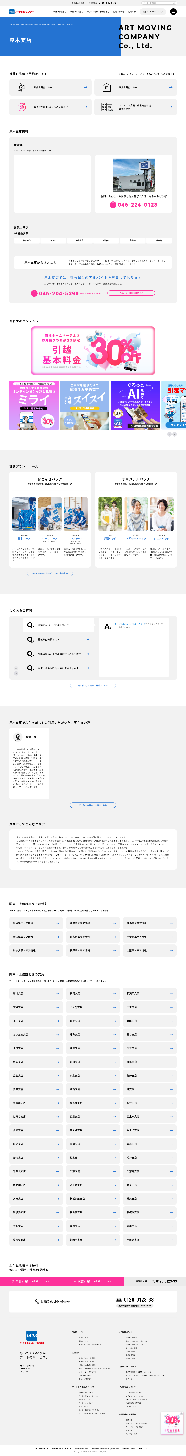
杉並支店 (132, 1103)
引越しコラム (130, 1359)
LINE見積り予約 (84, 1375)
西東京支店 (133, 1116)
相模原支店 (133, 1212)
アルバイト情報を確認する (131, 293)
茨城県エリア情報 (80, 923)
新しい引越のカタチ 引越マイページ (130, 624)
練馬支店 (75, 1048)
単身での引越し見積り (87, 1361)
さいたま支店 (20, 1034)
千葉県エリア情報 (137, 936)
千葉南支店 (133, 1171)
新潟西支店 (133, 993)
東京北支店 (76, 1103)
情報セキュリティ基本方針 (61, 1448)
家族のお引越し (76, 12)
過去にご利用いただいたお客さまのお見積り (95, 1369)
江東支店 (18, 1089)
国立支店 (18, 1144)
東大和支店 (76, 1130)
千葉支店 (75, 1171)
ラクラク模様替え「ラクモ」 (89, 1410)
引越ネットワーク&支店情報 (45, 24)
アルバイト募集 (131, 1434)
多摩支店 (18, 1130)
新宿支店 (18, 1157)
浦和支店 (75, 1034)
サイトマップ (144, 1448)
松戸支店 (132, 1157)
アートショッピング (86, 1403)
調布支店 (132, 1144)
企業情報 (29, 24)
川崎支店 (18, 1198)
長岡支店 (75, 993)
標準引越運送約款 (81, 1448)
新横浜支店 (19, 1212)
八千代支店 (76, 1185)
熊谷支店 (18, 1062)
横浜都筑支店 (77, 1198)
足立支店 (18, 1075)
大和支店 (18, 1226)
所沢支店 (132, 1048)
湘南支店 (132, 1226)
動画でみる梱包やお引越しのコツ (138, 1341)
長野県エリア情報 (80, 950)
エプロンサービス (85, 1406)
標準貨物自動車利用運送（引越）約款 (105, 1448)
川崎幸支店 (76, 1239)
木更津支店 (19, 1185)
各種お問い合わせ (128, 1448)
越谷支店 (132, 1034)
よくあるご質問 (131, 1348)
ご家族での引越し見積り (87, 1365)
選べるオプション (85, 1399)
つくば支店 (76, 1007)
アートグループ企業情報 (134, 1427)
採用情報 (129, 1430)
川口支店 (18, 1048)
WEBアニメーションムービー (136, 1399)
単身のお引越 (83, 1338)
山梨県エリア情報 (137, 950)
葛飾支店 (132, 1075)
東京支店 (132, 1185)
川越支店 (75, 1062)
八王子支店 (133, 1130)
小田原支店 (133, 1239)
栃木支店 (132, 1007)
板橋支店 (132, 1062)
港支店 (130, 1089)
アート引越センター (16, 24)
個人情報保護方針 (42, 1448)
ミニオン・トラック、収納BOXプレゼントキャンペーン (146, 1375)
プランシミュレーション (134, 1396)
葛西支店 (75, 1089)
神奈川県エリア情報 (24, 950)
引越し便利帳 (130, 1351)
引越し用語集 (130, 1355)
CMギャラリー (131, 1406)
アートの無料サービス (87, 1392)
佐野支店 (75, 1021)
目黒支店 (75, 1116)
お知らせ (132, 12)
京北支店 (75, 1075)
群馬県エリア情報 (137, 923)
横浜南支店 (76, 1212)
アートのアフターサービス (88, 1396)
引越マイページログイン (153, 12)
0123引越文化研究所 (133, 1403)
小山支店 (18, 1021)
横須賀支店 (19, 1239)
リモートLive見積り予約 (87, 1372)
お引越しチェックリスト (134, 1344)
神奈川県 (61, 24)
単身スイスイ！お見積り (87, 1358)
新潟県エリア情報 (23, 923)
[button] (169, 434)
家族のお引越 (83, 1341)
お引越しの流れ (131, 1338)
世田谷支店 (19, 1116)
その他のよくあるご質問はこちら (93, 685)
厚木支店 (75, 1226)
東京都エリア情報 (80, 936)
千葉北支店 (19, 1171)
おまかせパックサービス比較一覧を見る (50, 573)
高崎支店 (132, 1021)
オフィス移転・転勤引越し (98, 12)
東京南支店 (19, 1103)
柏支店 (73, 1157)
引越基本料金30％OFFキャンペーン (139, 1372)
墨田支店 (75, 1144)
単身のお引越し (59, 12)
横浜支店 (132, 1198)
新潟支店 (18, 993)
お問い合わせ (118, 12)
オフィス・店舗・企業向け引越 (90, 1344)
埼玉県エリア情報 (23, 936)
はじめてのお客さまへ (134, 1392)
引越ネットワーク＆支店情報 (136, 1423)
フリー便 (129, 1379)
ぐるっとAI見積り (85, 1379)
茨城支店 (18, 1007)
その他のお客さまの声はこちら (93, 805)
